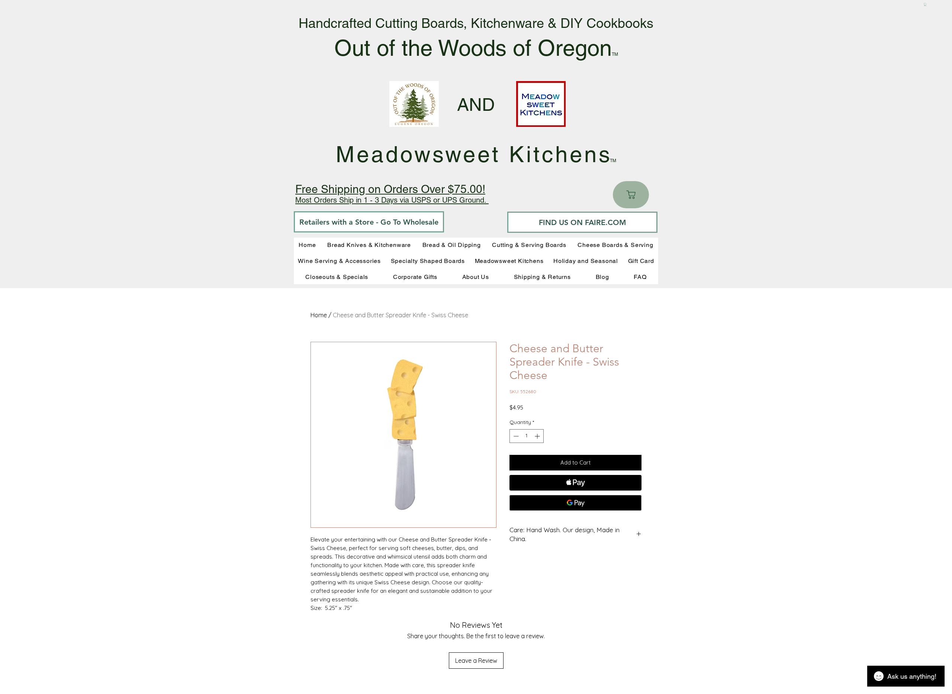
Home (319, 315)
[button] (925, 4)
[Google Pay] (575, 503)
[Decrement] (515, 436)
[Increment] (538, 436)
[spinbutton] (526, 436)
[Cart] (631, 194)
